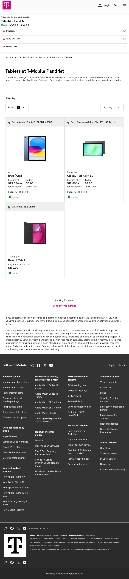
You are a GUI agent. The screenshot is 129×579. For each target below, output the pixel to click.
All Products (53, 57)
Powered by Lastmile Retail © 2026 (64, 573)
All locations (12, 57)
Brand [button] (11, 107)
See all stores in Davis (64, 305)
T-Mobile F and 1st (32, 57)
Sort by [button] (112, 107)
